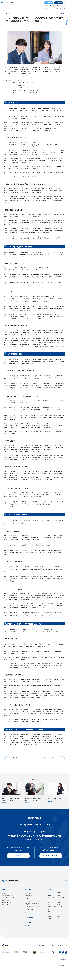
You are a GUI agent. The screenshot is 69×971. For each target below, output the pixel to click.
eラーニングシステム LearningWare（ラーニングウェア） (7, 2)
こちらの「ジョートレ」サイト (16, 744)
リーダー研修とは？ (18, 80)
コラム (57, 8)
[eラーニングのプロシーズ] (8, 945)
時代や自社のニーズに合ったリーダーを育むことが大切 (27, 93)
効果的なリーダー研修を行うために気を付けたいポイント (27, 90)
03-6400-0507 (22, 835)
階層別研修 (62, 13)
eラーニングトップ (43, 8)
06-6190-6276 (50, 835)
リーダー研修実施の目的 (19, 85)
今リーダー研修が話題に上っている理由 (23, 83)
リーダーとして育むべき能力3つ (21, 88)
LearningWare (51, 8)
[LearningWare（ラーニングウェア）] (10, 880)
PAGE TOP (63, 880)
